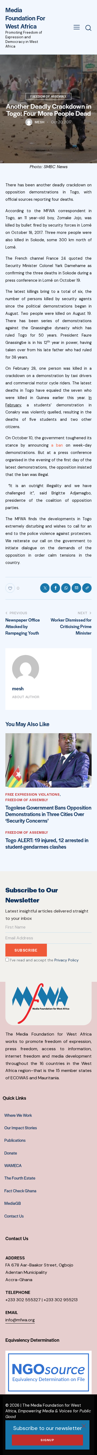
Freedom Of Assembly (48, 96)
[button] (77, 27)
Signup (47, 1440)
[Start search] (88, 28)
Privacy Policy (66, 960)
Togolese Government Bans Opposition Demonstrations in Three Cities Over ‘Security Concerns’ (48, 814)
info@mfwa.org (20, 1320)
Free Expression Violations (32, 794)
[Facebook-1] (55, 588)
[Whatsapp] (66, 588)
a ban (57, 445)
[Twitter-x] (45, 588)
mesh (18, 688)
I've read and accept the (44, 960)
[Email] (76, 588)
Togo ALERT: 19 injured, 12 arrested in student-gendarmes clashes (46, 843)
